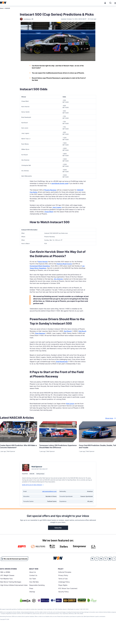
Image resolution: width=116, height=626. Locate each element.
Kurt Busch (68, 331)
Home (1, 8)
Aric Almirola (58, 279)
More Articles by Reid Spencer (32, 485)
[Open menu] (115, 3)
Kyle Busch (82, 331)
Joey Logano (56, 207)
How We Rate (34, 582)
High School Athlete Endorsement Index (14, 585)
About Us (32, 572)
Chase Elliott (48, 212)
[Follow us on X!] (97, 559)
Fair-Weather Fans (6, 579)
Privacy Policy (63, 575)
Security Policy (63, 592)
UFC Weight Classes (7, 575)
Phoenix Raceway (50, 190)
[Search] (110, 3)
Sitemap (32, 592)
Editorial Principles (64, 572)
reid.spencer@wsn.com (49, 491)
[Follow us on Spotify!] (110, 559)
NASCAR (7, 8)
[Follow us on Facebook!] (92, 559)
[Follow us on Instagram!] (105, 559)
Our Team (32, 579)
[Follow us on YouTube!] (101, 559)
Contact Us (33, 575)
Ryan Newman (40, 333)
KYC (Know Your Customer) (67, 588)
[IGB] (43, 600)
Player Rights (62, 585)
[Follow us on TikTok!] (114, 559)
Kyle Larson (70, 403)
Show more (109, 418)
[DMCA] (25, 600)
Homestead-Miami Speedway (40, 266)
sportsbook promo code (59, 183)
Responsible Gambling (37, 585)
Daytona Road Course (64, 264)
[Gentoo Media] (56, 600)
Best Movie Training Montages (10, 582)
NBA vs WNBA (5, 572)
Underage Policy (64, 582)
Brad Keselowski (62, 361)
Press (31, 588)
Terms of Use (63, 579)
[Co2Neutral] (91, 600)
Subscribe (58, 528)
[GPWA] (82, 600)
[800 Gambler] (69, 600)
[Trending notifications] (105, 2)
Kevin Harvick (43, 261)
